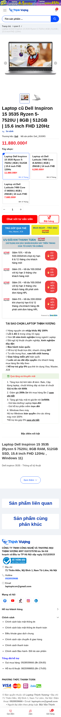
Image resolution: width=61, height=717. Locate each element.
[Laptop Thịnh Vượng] (18, 10)
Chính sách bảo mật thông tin (20, 621)
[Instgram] (28, 600)
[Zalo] (36, 600)
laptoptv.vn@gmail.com (18, 586)
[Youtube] (12, 600)
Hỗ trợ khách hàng (12, 609)
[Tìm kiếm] (55, 19)
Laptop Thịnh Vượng (37, 694)
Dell (16, 136)
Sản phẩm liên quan (30, 503)
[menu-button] (5, 10)
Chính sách (8, 617)
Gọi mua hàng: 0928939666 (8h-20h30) (25, 662)
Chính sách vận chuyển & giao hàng (23, 639)
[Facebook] (5, 600)
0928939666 (11, 578)
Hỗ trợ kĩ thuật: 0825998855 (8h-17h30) (25, 668)
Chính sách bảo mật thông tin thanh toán (26, 627)
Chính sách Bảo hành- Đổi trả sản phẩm (25, 651)
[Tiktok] (20, 601)
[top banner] (30, 3)
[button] (5, 63)
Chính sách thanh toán (16, 645)
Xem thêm (29, 480)
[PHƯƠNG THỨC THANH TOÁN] (30, 686)
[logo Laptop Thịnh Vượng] (30, 542)
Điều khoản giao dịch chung (19, 633)
